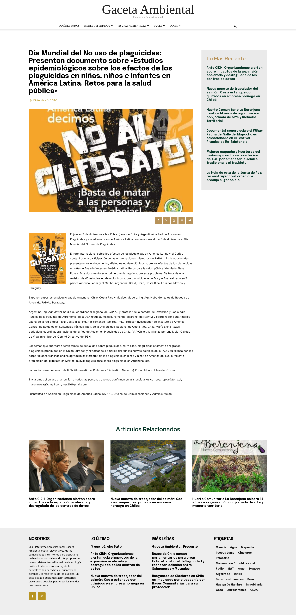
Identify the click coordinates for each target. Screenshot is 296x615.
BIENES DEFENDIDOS (97, 25)
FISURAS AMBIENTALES (132, 25)
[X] (166, 220)
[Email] (181, 220)
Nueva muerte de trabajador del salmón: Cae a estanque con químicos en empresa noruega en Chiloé (146, 502)
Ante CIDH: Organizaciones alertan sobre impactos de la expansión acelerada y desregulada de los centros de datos (62, 502)
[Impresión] (189, 220)
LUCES (158, 25)
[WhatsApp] (174, 220)
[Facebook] (158, 220)
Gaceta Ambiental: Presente (175, 546)
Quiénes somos (69, 25)
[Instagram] (42, 596)
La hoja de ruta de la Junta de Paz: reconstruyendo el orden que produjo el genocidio (234, 176)
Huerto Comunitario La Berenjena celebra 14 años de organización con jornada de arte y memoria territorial (227, 502)
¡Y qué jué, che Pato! (106, 546)
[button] (235, 26)
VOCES (174, 25)
